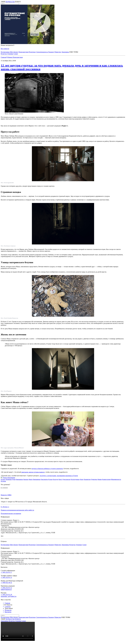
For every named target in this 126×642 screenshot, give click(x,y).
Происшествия (23, 52)
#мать (30, 479)
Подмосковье (5, 52)
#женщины (36, 479)
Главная (3, 57)
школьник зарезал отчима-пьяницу (33, 472)
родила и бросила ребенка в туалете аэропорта (47, 468)
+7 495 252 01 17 (6, 572)
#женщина (19, 479)
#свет (81, 479)
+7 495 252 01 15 (6, 577)
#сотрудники (75, 479)
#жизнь (25, 479)
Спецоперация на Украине (45, 52)
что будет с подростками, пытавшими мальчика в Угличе (59, 475)
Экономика (65, 52)
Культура (4, 54)
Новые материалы (7, 45)
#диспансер (66, 479)
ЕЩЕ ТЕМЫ (73, 52)
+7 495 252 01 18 (6, 594)
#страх (3, 479)
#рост (60, 479)
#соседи (55, 479)
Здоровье (10, 54)
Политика (32, 52)
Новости (9, 605)
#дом (13, 479)
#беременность (116, 479)
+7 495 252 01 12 (6, 587)
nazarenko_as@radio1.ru (8, 596)
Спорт (16, 54)
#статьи (3, 481)
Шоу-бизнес (14, 52)
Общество (57, 52)
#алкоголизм (106, 479)
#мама (100, 479)
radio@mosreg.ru (6, 589)
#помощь (9, 479)
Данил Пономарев (9, 477)
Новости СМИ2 (6, 495)
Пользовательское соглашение (11, 513)
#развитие (87, 479)
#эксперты (44, 479)
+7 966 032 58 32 (6, 582)
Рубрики (9, 57)
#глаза (50, 479)
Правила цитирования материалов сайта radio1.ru (17, 510)
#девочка (94, 479)
